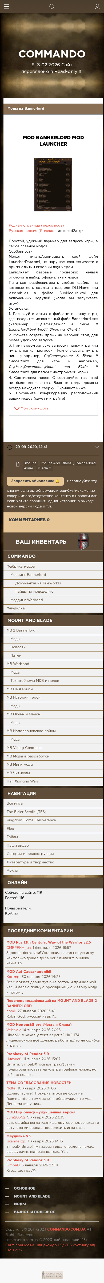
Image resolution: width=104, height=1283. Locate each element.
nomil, (11, 1011)
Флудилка (16, 608)
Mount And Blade (56, 463)
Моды (15, 639)
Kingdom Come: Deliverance (31, 820)
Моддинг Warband (26, 600)
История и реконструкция (30, 853)
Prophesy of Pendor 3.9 (27, 1054)
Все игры (15, 803)
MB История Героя (24, 697)
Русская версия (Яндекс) (31, 230)
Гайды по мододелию (34, 591)
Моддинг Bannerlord (28, 574)
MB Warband (18, 664)
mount (30, 463)
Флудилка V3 (18, 1136)
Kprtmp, (13, 976)
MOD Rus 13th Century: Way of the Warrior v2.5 (48, 942)
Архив (12, 870)
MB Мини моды (20, 764)
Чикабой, (14, 1059)
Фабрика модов (21, 566)
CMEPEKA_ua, (19, 947)
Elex (10, 828)
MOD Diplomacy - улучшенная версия (40, 1112)
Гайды (12, 837)
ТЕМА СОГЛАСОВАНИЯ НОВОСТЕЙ (39, 1083)
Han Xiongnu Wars (23, 781)
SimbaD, (13, 1165)
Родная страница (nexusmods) (36, 225)
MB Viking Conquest (24, 748)
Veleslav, (13, 1030)
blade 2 (44, 468)
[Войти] (97, 6)
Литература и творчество (30, 862)
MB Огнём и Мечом (24, 714)
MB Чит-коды (18, 773)
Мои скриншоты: (35, 408)
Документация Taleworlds (38, 583)
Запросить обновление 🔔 (35, 481)
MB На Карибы (20, 689)
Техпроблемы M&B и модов (34, 680)
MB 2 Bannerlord (21, 630)
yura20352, (16, 1117)
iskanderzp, (16, 1141)
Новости (18, 647)
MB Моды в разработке (28, 756)
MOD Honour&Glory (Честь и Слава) (39, 1024)
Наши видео (18, 845)
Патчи (16, 655)
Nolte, (11, 1088)
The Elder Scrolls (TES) (26, 812)
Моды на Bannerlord (25, 108)
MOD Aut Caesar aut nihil (28, 971)
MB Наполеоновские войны (31, 731)
